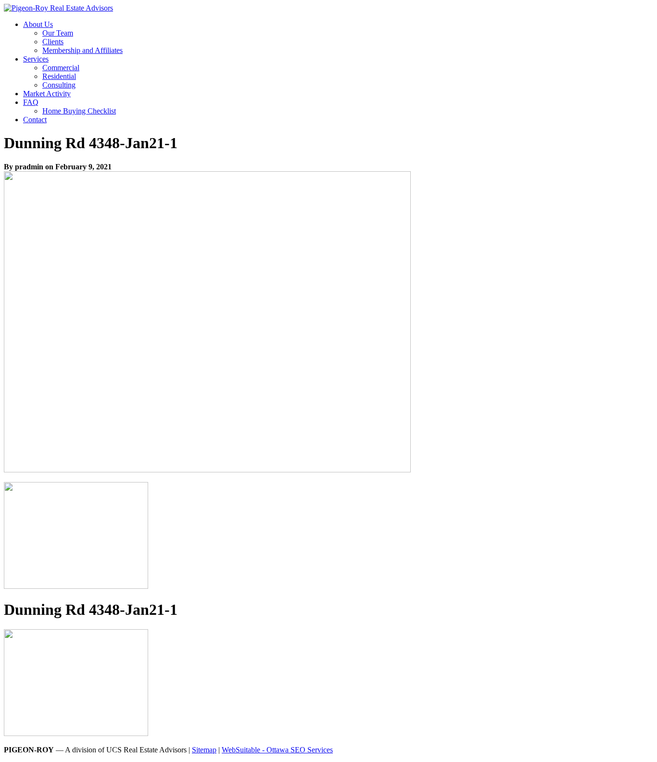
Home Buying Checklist (79, 111)
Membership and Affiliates (82, 50)
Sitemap (204, 750)
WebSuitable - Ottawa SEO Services (277, 750)
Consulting (59, 85)
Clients (52, 42)
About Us (38, 24)
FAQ (30, 102)
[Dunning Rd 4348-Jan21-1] (207, 470)
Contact (35, 119)
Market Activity (47, 93)
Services (36, 59)
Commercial (60, 68)
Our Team (57, 33)
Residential (59, 76)
